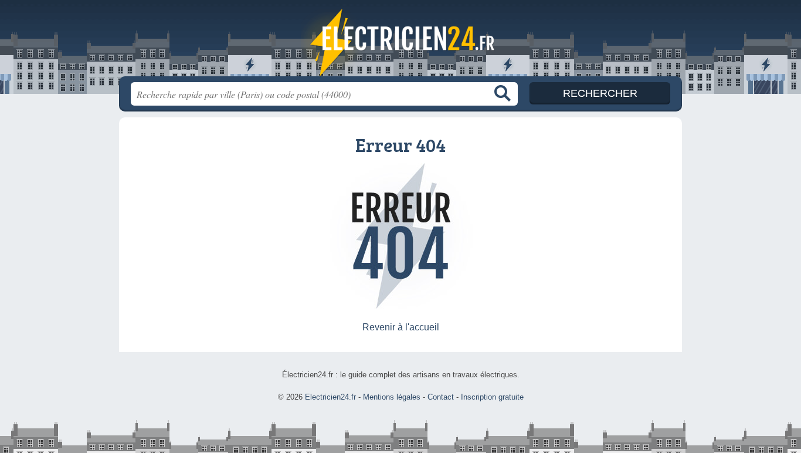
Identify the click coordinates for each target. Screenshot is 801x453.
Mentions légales (391, 397)
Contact (440, 397)
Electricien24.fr (400, 41)
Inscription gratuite (492, 397)
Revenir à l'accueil (400, 327)
